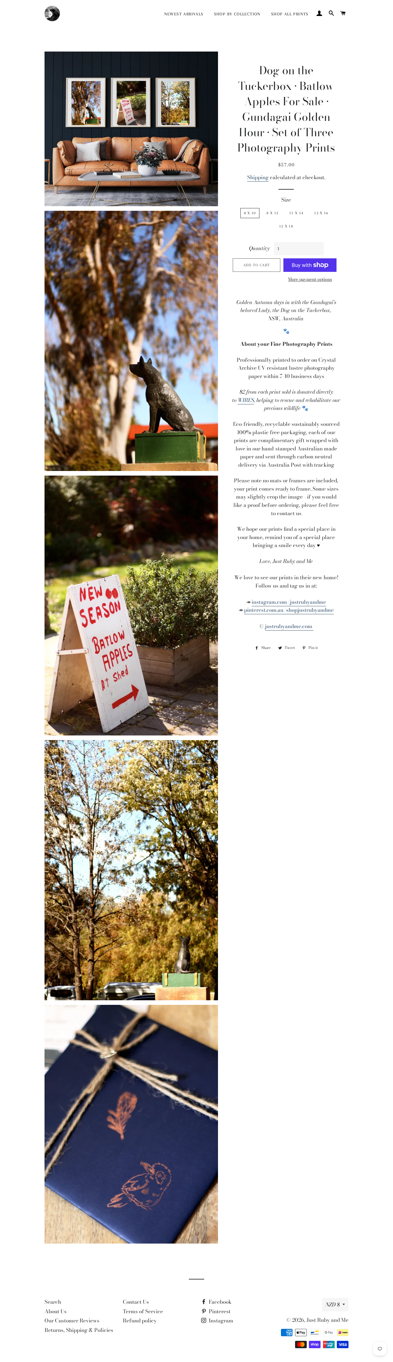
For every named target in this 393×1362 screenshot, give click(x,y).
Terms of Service (143, 1311)
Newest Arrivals (184, 14)
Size (286, 200)
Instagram (220, 1321)
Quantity (259, 248)
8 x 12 (272, 213)
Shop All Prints (290, 14)
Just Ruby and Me (327, 1320)
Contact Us (136, 1302)
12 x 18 (286, 226)
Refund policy (140, 1321)
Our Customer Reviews (72, 1321)
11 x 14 (296, 213)
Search (53, 1302)
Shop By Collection (237, 14)
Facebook (220, 1302)
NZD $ (332, 1305)
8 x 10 (250, 213)
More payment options (310, 279)
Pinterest (219, 1311)
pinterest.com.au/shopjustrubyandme (289, 610)
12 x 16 (321, 213)
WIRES (246, 400)
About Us (56, 1311)
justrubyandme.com (289, 626)
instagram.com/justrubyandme (289, 602)
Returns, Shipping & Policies (79, 1330)
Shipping (258, 177)
